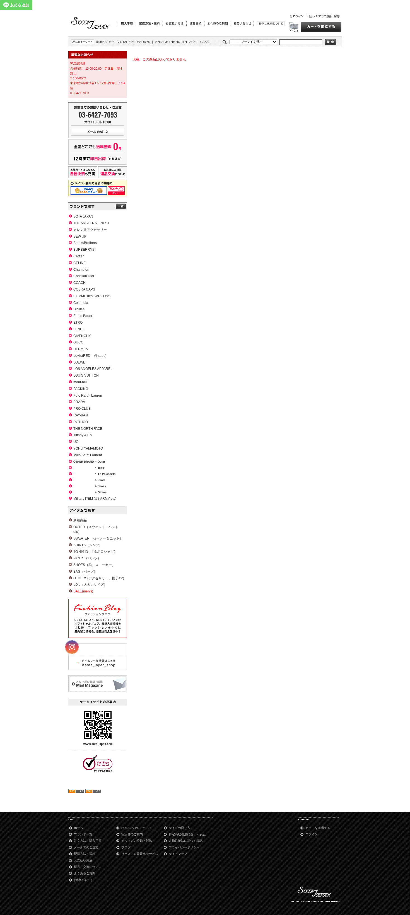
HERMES (80, 349)
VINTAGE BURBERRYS (133, 41)
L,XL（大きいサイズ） (90, 585)
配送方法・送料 (84, 853)
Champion (81, 270)
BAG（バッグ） (85, 572)
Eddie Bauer (82, 316)
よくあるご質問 (84, 873)
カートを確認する (317, 827)
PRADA (79, 402)
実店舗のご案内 (132, 834)
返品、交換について (88, 866)
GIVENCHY (82, 336)
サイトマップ (178, 853)
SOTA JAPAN (83, 216)
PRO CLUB (82, 409)
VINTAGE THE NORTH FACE (175, 41)
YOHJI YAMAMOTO (88, 448)
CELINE (79, 263)
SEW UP (79, 236)
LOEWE (79, 362)
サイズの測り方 (179, 827)
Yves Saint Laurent (87, 455)
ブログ (126, 847)
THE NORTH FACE (87, 429)
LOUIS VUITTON (86, 375)
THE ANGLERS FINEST (91, 223)
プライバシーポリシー (184, 847)
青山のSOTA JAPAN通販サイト (90, 23)
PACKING (80, 389)
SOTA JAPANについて (136, 827)
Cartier (78, 256)
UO (75, 442)
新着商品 (80, 520)
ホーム (78, 827)
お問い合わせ (83, 880)
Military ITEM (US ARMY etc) (94, 499)
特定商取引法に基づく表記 (187, 834)
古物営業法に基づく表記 (185, 840)
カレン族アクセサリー (90, 230)
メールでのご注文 (86, 847)
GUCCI (78, 342)
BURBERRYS (84, 250)
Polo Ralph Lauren (87, 395)
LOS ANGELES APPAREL (92, 369)
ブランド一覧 (83, 834)
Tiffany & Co (82, 435)
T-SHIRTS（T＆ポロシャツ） (95, 551)
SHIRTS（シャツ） (87, 545)
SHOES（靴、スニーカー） (94, 565)
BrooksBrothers (85, 243)
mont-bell (80, 382)
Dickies (79, 309)
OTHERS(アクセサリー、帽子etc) (98, 578)
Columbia (80, 303)
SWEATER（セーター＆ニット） (98, 538)
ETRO (78, 322)
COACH (79, 283)
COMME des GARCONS (91, 296)
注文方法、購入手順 (88, 840)
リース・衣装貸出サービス (139, 853)
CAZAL (205, 41)
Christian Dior (83, 276)
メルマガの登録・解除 (136, 840)
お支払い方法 (83, 860)
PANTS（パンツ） (87, 558)
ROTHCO (80, 422)
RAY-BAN (80, 415)
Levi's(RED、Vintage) (90, 356)
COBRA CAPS (84, 289)
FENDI (78, 329)
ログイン (311, 834)
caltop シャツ (105, 41)
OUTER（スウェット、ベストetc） (96, 529)
